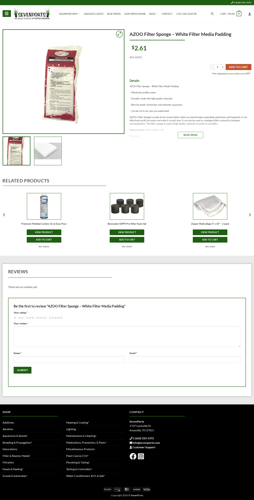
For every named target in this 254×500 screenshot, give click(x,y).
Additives (8, 422)
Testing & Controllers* (79, 469)
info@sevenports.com (146, 442)
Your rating (20, 312)
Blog (152, 13)
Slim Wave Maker (135, 13)
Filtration (8, 462)
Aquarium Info (68, 13)
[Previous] (10, 81)
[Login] (249, 14)
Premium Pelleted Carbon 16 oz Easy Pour (44, 223)
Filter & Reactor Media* (16, 455)
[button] (230, 14)
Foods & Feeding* (13, 469)
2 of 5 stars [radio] (20, 318)
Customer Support (144, 447)
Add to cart (238, 66)
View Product (44, 232)
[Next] (117, 81)
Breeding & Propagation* (17, 442)
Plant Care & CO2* (77, 455)
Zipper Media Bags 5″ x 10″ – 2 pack (210, 223)
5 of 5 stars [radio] (55, 318)
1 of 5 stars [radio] (14, 318)
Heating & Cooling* (77, 422)
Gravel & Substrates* (15, 475)
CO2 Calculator (186, 13)
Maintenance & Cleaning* (81, 435)
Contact (167, 13)
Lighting (71, 429)
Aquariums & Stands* (15, 435)
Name (18, 353)
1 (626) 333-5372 (242, 2)
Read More (190, 135)
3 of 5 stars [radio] (29, 318)
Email (133, 353)
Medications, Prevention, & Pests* (86, 442)
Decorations (10, 449)
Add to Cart (44, 239)
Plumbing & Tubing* (78, 462)
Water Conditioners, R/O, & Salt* (85, 475)
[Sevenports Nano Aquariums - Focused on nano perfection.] (32, 14)
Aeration (8, 429)
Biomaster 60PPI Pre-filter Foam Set (127, 223)
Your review (21, 323)
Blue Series (114, 13)
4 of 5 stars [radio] (41, 318)
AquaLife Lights (94, 13)
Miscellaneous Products (80, 449)
